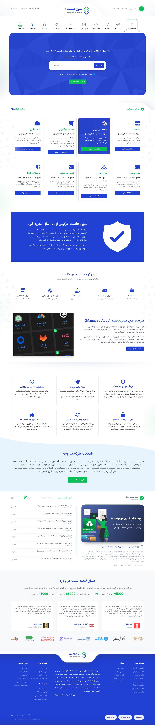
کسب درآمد (43, 688)
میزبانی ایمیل (139, 681)
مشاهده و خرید (127, 149)
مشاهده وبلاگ (134, 499)
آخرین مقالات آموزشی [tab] (65, 498)
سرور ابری (43, 668)
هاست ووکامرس (138, 668)
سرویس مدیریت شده (39, 678)
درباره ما (25, 668)
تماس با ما (24, 8)
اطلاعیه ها (124, 9)
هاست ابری (139, 675)
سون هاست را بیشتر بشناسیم (66, 695)
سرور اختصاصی (41, 675)
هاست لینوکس (138, 678)
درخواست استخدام (21, 685)
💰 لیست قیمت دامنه (67, 74)
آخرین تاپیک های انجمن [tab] (47, 498)
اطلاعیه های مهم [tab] (31, 498)
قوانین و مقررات (125, 717)
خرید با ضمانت (77, 480)
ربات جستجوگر (118, 678)
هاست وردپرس (138, 671)
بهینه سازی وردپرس (40, 699)
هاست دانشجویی (40, 695)
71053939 (35, 8)
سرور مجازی (42, 671)
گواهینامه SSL (42, 692)
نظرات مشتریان (22, 681)
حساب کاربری (134, 9)
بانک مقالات (115, 9)
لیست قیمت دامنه (117, 681)
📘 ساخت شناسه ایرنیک (86, 74)
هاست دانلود (139, 692)
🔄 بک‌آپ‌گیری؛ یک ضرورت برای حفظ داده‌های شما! (119, 546)
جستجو (99, 65)
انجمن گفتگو (14, 8)
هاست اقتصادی (138, 688)
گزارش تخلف (110, 717)
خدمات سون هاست (77, 81)
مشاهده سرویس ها (135, 348)
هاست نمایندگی (138, 685)
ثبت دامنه (120, 668)
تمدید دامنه (119, 675)
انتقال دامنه (120, 671)
